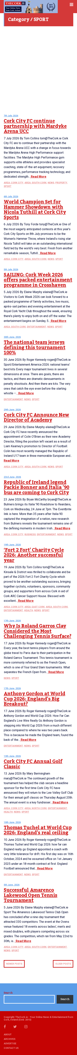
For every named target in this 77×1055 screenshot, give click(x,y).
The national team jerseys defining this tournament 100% (34, 347)
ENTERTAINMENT (36, 326)
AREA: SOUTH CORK (35, 182)
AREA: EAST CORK (34, 607)
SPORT (7, 186)
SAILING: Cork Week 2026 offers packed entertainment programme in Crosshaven (38, 280)
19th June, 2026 (12, 544)
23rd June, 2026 (12, 477)
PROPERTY (61, 182)
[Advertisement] (38, 68)
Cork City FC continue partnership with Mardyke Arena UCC (35, 126)
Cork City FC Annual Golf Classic (33, 764)
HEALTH (28, 610)
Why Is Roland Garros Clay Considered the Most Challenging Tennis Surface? (37, 631)
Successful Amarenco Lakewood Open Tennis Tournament (30, 895)
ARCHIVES (9, 1039)
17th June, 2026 (12, 620)
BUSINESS (30, 534)
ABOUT (8, 1034)
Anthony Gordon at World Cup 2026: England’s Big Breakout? (34, 699)
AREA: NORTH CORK (35, 808)
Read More (38, 176)
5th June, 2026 (11, 885)
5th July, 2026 (11, 269)
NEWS (51, 182)
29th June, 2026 (12, 409)
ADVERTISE (10, 1043)
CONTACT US (11, 1048)
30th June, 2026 (12, 337)
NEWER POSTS (14, 964)
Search (8, 993)
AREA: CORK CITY (13, 182)
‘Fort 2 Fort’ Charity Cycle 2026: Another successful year (34, 555)
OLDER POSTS (63, 964)
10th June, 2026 (12, 822)
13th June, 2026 (12, 756)
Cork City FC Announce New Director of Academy (36, 417)
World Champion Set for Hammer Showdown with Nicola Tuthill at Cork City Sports (35, 209)
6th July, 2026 (11, 196)
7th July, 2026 (11, 115)
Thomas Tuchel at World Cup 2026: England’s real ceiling (38, 830)
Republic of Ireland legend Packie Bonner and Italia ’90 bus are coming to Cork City (36, 487)
